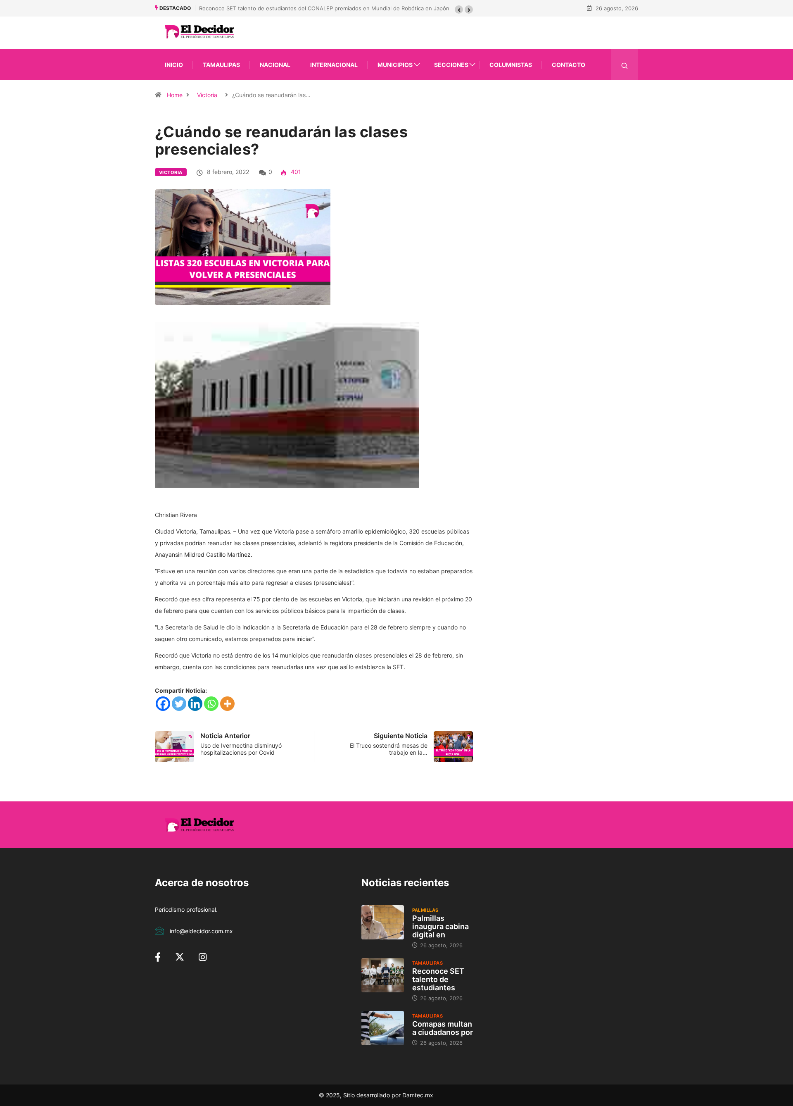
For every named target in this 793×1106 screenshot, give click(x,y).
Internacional (334, 64)
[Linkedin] (195, 703)
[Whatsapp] (211, 703)
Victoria (207, 94)
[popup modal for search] (624, 64)
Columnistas (510, 64)
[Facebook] (163, 703)
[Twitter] (179, 703)
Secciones (451, 64)
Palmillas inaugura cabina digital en (440, 926)
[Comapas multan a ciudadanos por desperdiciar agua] (382, 1028)
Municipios (395, 64)
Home (175, 94)
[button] (459, 9)
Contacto (568, 64)
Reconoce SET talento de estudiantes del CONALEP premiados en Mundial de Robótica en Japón (324, 8)
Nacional (275, 64)
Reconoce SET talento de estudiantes (438, 979)
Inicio (174, 64)
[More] (227, 703)
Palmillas (425, 910)
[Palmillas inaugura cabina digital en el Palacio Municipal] (382, 922)
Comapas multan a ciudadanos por (442, 1028)
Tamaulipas (221, 64)
